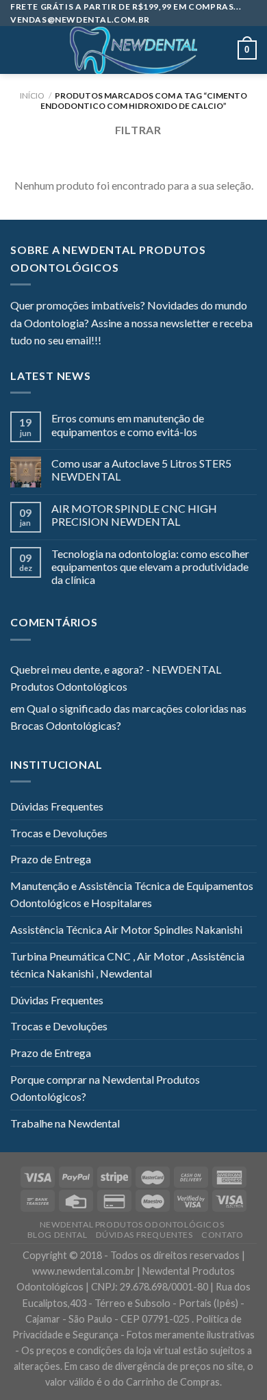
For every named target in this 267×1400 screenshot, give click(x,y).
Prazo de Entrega (50, 858)
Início (32, 95)
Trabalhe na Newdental (65, 1123)
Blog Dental (57, 1235)
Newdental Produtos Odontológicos (132, 1224)
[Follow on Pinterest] (178, 341)
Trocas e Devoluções (58, 832)
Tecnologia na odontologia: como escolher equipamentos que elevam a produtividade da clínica (150, 566)
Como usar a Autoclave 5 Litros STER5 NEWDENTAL (141, 470)
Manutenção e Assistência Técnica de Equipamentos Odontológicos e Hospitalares (131, 894)
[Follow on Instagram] (128, 341)
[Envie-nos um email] (161, 341)
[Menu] (18, 50)
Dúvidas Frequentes (56, 806)
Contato (222, 1235)
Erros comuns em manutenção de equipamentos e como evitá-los (127, 424)
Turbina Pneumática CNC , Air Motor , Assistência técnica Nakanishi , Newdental (127, 965)
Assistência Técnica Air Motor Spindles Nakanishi (126, 929)
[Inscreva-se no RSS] (195, 341)
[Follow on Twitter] (145, 341)
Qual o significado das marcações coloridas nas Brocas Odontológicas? (128, 717)
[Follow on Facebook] (111, 341)
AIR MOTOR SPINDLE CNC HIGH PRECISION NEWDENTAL (134, 515)
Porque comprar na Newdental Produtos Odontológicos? (105, 1088)
